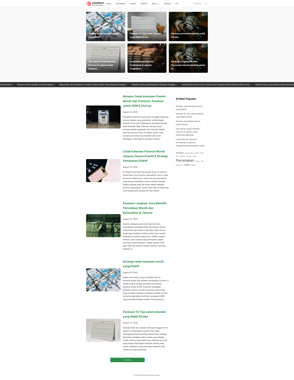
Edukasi (167, 3)
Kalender (182, 156)
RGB (202, 161)
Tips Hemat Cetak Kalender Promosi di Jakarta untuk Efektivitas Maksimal (188, 132)
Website (193, 165)
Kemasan (189, 156)
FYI (177, 3)
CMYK (197, 153)
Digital (202, 153)
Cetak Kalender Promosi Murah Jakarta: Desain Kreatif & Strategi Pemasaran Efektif (145, 156)
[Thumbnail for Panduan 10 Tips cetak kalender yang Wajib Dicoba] (103, 330)
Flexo (177, 156)
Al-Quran (180, 153)
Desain (133, 3)
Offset (194, 156)
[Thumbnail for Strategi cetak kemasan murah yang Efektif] (103, 279)
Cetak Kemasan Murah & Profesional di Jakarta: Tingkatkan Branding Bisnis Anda (190, 142)
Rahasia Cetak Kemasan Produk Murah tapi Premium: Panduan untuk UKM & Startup (144, 101)
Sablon (187, 165)
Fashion (144, 3)
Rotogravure (179, 165)
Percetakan (121, 3)
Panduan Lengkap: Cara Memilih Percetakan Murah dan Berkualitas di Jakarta (145, 208)
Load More (127, 360)
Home (108, 3)
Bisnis (154, 3)
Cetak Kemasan (189, 153)
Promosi (197, 161)
